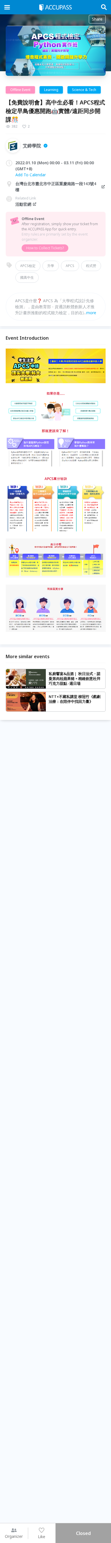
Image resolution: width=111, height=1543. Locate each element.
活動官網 (23, 204)
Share (97, 19)
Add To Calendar (30, 174)
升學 (50, 265)
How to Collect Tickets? (45, 248)
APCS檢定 (28, 265)
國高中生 (27, 277)
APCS (70, 265)
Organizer (14, 1536)
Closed (83, 1533)
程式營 (91, 265)
